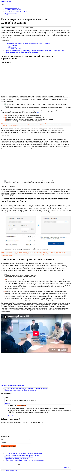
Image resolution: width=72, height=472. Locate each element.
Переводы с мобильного (13, 9)
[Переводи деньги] (7, 1)
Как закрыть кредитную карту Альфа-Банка (18, 457)
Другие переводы (11, 13)
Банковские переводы (12, 8)
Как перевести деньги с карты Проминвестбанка (21, 390)
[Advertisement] (36, 79)
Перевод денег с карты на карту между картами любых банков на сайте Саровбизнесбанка (34, 50)
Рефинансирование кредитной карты (16, 458)
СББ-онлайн (13, 45)
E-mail (3, 442)
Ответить (8, 403)
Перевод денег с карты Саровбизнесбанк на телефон (21, 52)
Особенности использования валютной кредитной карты (22, 455)
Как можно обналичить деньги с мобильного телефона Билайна (26, 388)
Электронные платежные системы (16, 11)
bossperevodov (5, 385)
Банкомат (12, 47)
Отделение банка (14, 48)
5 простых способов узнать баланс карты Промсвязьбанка (23, 453)
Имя (3, 439)
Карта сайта (67, 467)
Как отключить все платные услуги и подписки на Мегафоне (24, 460)
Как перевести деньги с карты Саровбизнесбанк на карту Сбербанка (27, 43)
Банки (7, 14)
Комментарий (5, 436)
